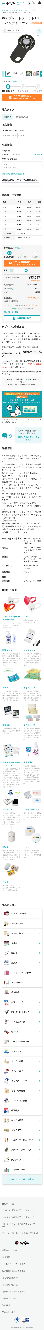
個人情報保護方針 (10, 1278)
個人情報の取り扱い (11, 1284)
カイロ (5, 882)
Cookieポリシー (9, 1298)
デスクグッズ (29, 650)
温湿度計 (6, 725)
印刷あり (7, 117)
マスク (26, 616)
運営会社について (10, 1250)
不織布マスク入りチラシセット (11, 764)
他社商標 (6, 1305)
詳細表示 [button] (36, 154)
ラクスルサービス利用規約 (13, 1264)
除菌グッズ (7, 650)
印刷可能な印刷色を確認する (13, 174)
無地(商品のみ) (22, 117)
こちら (26, 379)
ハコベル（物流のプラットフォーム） (18, 1217)
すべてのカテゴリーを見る (22, 1179)
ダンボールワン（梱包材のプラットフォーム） (20, 1225)
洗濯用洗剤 (28, 762)
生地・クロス (29, 687)
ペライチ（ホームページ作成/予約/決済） (20, 1233)
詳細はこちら (17, 81)
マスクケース (29, 725)
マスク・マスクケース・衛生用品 (11, 618)
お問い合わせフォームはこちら (28, 438)
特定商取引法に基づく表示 (13, 1271)
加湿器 (5, 847)
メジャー (27, 847)
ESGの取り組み (8, 1312)
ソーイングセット (31, 809)
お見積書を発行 (24, 318)
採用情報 (6, 1257)
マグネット (7, 809)
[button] (39, 31)
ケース (5, 687)
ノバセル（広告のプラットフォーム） (18, 1210)
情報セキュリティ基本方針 (13, 1291)
